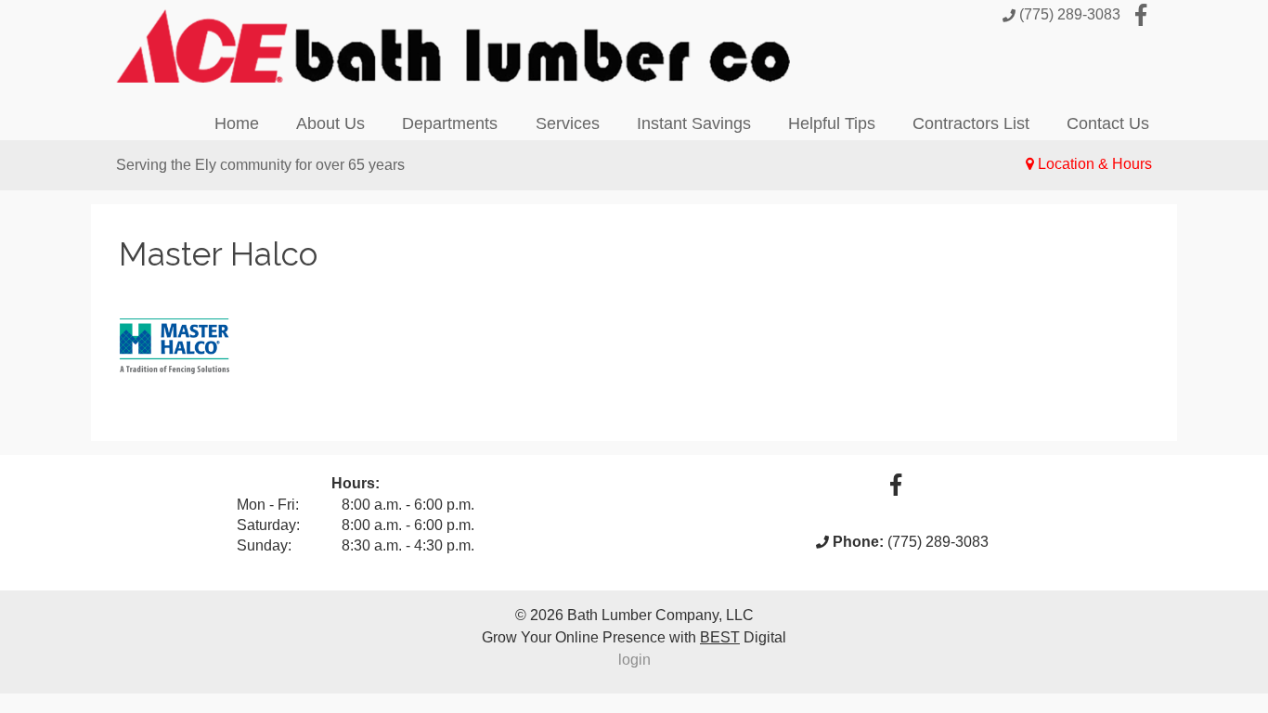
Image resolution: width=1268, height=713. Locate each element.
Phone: (858, 542)
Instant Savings (694, 123)
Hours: (355, 483)
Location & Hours (1095, 164)
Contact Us (1108, 123)
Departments (450, 123)
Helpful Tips (831, 123)
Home (236, 123)
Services (568, 123)
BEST (720, 637)
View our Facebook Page (1141, 15)
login (634, 660)
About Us (330, 123)
